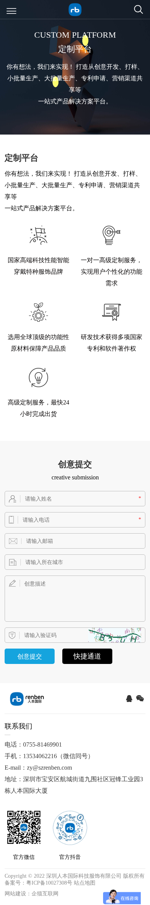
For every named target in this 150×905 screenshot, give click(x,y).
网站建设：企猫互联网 (31, 894)
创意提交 (29, 656)
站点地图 (84, 883)
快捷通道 (87, 656)
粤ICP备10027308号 (49, 883)
